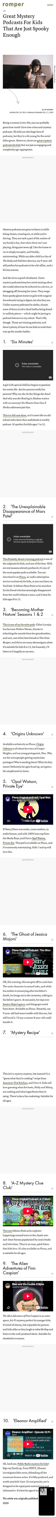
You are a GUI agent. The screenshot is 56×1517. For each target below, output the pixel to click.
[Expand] (42, 1489)
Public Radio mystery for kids (33, 1463)
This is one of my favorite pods (19, 624)
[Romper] (13, 5)
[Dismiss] (51, 1489)
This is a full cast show (14, 415)
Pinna (22, 576)
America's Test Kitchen (15, 1082)
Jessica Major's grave (14, 1004)
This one (7, 1230)
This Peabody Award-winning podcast (23, 559)
